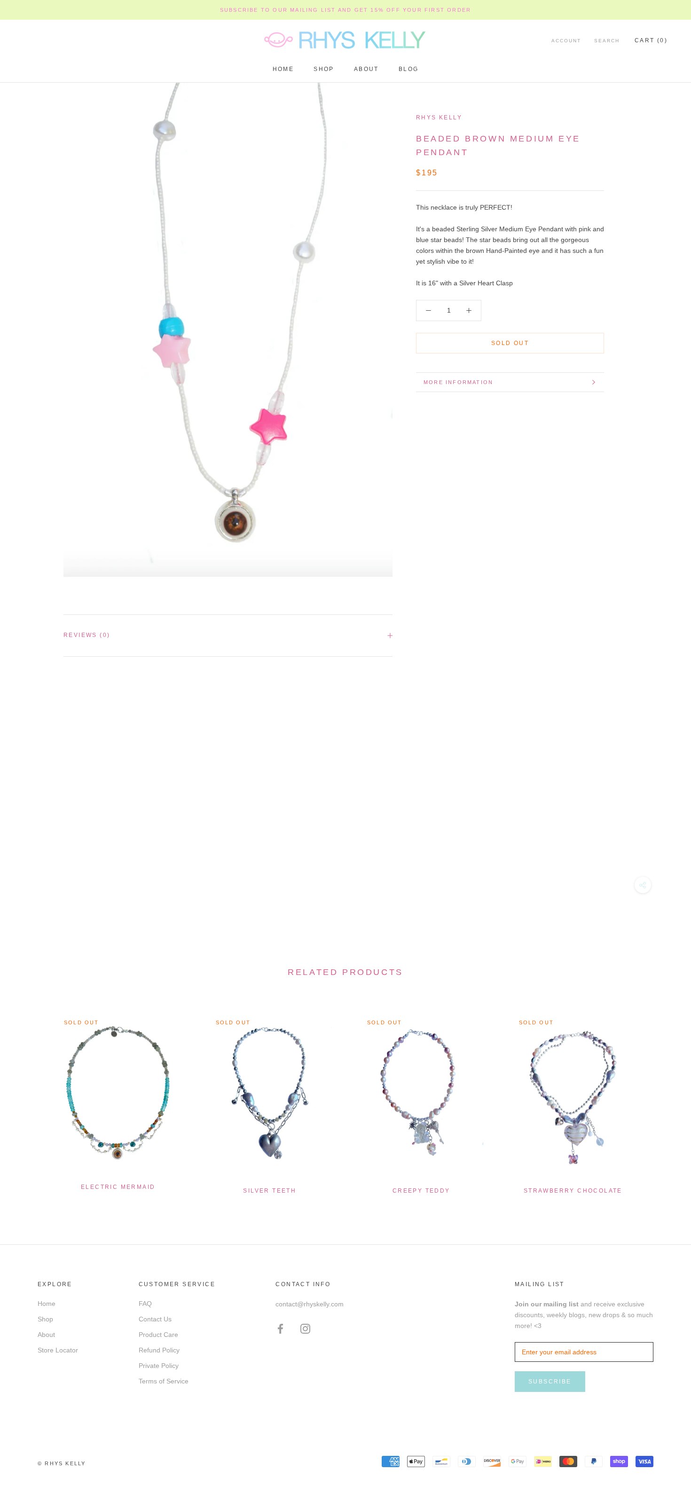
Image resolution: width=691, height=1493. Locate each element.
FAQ (145, 1303)
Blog (409, 69)
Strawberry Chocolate (573, 1190)
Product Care (158, 1334)
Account (566, 41)
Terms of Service (163, 1381)
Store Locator (58, 1350)
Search (607, 41)
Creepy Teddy (421, 1190)
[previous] (29, 1099)
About (366, 69)
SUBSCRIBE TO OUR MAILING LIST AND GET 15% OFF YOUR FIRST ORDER (345, 10)
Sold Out (510, 343)
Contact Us (155, 1319)
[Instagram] (305, 1328)
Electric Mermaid (118, 1187)
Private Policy (159, 1365)
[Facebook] (280, 1328)
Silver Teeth (269, 1190)
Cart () (651, 41)
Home (283, 69)
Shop (324, 69)
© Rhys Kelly (62, 1463)
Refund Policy (159, 1350)
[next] (661, 1099)
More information (458, 382)
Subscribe (550, 1381)
